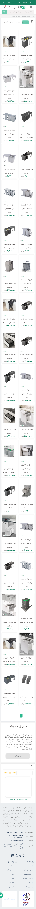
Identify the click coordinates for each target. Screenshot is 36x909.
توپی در (11, 887)
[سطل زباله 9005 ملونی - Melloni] (27, 77)
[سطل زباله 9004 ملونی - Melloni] (27, 416)
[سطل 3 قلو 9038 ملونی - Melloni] (9, 416)
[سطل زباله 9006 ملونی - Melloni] (27, 644)
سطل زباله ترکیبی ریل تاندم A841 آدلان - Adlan (26, 209)
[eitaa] (12, 855)
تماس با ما (28, 883)
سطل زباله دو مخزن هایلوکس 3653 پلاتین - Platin (9, 697)
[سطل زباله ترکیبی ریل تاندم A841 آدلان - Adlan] (27, 192)
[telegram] (20, 856)
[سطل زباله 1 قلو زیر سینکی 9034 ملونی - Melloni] (27, 452)
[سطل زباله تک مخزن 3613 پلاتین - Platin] (27, 42)
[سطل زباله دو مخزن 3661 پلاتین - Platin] (9, 231)
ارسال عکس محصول (21, 799)
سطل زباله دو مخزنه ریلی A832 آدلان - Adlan (26, 583)
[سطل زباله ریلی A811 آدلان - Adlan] (9, 156)
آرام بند (12, 883)
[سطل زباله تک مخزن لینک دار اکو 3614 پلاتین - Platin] (27, 605)
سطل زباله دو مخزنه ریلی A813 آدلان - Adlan (9, 94)
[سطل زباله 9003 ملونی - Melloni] (9, 605)
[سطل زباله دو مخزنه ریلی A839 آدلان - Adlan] (27, 526)
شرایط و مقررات (26, 878)
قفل (13, 874)
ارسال (11, 799)
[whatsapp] (16, 856)
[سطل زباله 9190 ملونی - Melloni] (27, 156)
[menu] (31, 7)
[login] (9, 7)
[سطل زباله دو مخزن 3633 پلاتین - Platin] (9, 452)
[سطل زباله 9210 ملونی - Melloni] (9, 377)
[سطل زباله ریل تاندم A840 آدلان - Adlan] (27, 231)
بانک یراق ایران (26, 866)
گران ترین (5, 22)
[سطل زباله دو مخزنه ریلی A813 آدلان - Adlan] (9, 77)
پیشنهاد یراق (25, 22)
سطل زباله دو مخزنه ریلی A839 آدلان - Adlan (26, 543)
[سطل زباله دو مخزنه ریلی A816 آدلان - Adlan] (9, 117)
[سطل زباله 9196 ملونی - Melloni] (9, 566)
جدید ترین (17, 22)
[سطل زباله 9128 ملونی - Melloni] (9, 526)
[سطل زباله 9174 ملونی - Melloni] (27, 491)
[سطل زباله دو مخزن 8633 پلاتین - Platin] (27, 117)
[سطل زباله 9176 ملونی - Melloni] (9, 266)
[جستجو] (4, 12)
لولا (13, 878)
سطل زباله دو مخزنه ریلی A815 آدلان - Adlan (26, 394)
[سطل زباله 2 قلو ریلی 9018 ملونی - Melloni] (9, 306)
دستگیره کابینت (9, 870)
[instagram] (23, 856)
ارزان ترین (11, 22)
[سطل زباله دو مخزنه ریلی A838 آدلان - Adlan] (9, 192)
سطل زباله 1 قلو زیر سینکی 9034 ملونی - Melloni (26, 469)
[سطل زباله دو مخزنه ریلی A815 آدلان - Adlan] (27, 377)
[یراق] (18, 7)
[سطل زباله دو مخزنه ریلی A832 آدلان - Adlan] (27, 566)
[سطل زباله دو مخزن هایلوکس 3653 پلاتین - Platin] (9, 680)
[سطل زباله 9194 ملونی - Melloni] (27, 306)
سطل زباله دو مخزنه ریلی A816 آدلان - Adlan (9, 134)
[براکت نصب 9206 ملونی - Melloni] (27, 680)
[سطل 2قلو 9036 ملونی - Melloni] (9, 341)
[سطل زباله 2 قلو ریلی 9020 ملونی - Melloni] (9, 42)
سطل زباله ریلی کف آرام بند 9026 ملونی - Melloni (26, 283)
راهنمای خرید (27, 870)
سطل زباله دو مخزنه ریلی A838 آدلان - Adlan (9, 209)
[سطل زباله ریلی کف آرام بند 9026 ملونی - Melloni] (27, 266)
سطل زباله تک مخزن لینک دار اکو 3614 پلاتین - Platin (26, 622)
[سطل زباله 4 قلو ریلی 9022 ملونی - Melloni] (9, 644)
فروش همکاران (26, 874)
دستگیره (11, 866)
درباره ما (28, 887)
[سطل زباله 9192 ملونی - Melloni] (27, 341)
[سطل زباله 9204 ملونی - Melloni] (9, 491)
